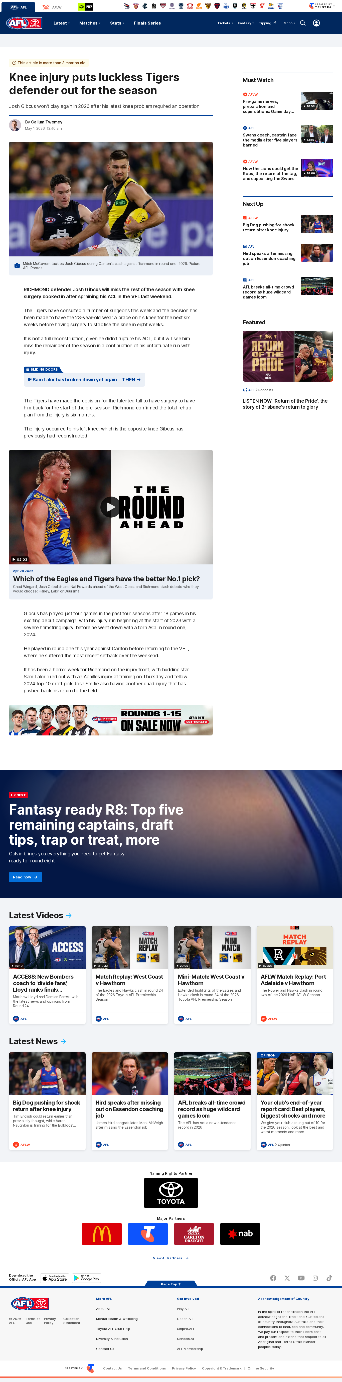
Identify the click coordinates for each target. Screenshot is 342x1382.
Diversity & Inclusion (112, 1339)
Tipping (265, 23)
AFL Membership (190, 1349)
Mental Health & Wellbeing (117, 1319)
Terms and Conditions (147, 1368)
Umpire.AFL (186, 1329)
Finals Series (147, 23)
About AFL (104, 1309)
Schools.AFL (187, 1339)
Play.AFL (183, 1309)
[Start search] (303, 23)
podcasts (265, 390)
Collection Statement (71, 1321)
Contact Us (105, 1349)
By (44, 121)
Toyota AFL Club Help (113, 1329)
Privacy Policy (50, 1321)
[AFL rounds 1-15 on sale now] (111, 720)
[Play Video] (110, 507)
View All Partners (167, 1258)
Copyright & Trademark (222, 1368)
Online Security (261, 1368)
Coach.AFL (185, 1319)
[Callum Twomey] (15, 125)
